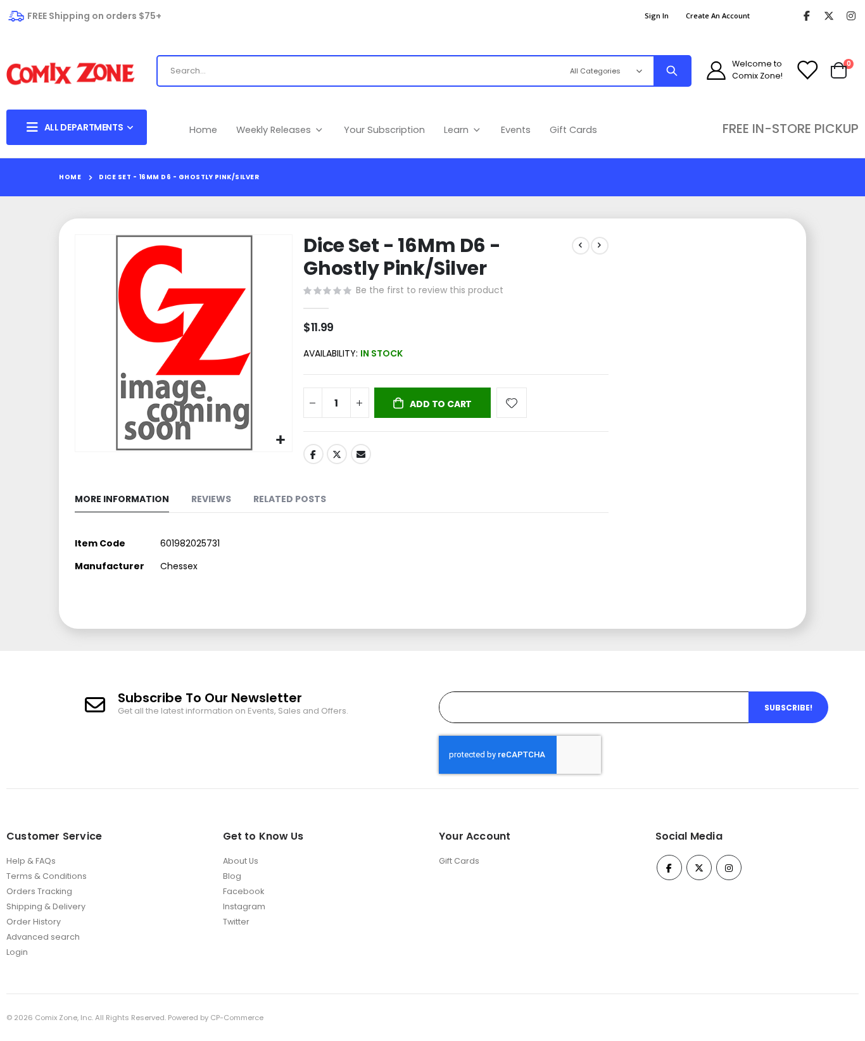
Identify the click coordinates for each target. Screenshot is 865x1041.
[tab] (122, 500)
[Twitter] (829, 16)
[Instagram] (851, 16)
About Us (240, 860)
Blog (232, 876)
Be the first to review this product (429, 290)
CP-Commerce (236, 1018)
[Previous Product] (581, 246)
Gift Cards (573, 129)
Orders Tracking (39, 891)
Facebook (313, 454)
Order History (33, 921)
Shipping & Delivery (45, 906)
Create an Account (718, 15)
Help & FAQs (31, 860)
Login (17, 952)
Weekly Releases (274, 129)
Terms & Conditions (46, 876)
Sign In (657, 15)
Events (516, 129)
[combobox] (349, 70)
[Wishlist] (806, 70)
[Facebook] (806, 16)
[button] (281, 440)
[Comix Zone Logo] (70, 74)
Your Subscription (384, 129)
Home (203, 129)
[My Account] (716, 70)
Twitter (337, 454)
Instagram (244, 906)
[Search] (671, 70)
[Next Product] (600, 246)
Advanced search (43, 936)
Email (361, 454)
